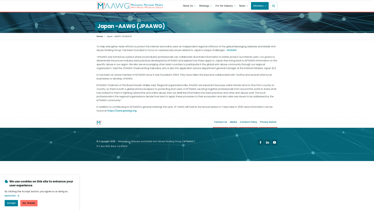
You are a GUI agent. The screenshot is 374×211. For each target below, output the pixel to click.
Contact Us (220, 122)
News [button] (242, 5)
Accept (11, 203)
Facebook (260, 142)
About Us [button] (188, 5)
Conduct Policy (248, 122)
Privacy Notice (268, 122)
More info (10, 195)
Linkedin (267, 142)
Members (258, 5)
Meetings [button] (204, 5)
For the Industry (224, 5)
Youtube (274, 142)
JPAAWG (231, 50)
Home (100, 36)
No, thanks (29, 203)
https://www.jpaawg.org (121, 110)
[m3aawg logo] (99, 122)
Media (233, 122)
